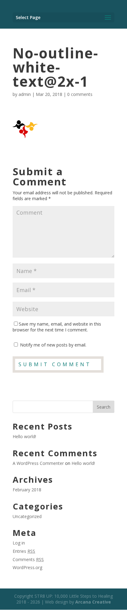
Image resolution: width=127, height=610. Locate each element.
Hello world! (24, 436)
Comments (28, 559)
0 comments (79, 94)
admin (24, 94)
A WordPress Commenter (38, 463)
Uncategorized (27, 516)
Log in (19, 543)
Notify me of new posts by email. (53, 345)
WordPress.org (27, 567)
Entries (24, 551)
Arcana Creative (93, 602)
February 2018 (27, 490)
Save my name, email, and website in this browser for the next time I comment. (57, 327)
